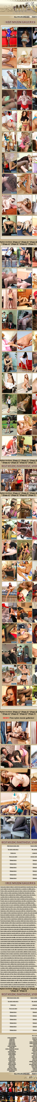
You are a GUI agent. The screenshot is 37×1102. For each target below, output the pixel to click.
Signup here (13, 860)
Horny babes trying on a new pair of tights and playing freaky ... (18, 929)
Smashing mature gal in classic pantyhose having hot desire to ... (18, 960)
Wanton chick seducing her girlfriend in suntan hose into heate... (18, 895)
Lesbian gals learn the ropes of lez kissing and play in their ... (17, 909)
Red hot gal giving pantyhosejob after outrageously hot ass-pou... (18, 927)
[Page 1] (16, 242)
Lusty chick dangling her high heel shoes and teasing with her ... (18, 958)
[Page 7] (32, 244)
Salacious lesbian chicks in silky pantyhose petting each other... (18, 917)
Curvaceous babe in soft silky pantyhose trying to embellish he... (18, 949)
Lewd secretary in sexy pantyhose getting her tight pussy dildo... (18, 905)
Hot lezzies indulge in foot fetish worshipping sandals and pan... (18, 943)
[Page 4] (6, 244)
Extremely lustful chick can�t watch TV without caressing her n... (18, 982)
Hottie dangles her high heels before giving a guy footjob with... (17, 986)
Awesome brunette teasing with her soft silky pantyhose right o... (18, 933)
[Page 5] (14, 244)
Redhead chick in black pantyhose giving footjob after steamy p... (18, 953)
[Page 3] (33, 242)
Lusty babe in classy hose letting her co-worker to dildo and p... (18, 889)
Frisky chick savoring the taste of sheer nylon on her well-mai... (18, 891)
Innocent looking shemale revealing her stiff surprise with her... (17, 915)
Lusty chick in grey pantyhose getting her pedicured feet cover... (18, 919)
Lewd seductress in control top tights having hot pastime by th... (18, 955)
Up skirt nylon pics (13, 849)
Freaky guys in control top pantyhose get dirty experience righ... (18, 901)
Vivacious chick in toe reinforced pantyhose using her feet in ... (17, 935)
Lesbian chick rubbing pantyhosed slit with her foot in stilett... (17, 968)
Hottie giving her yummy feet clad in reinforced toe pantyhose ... (18, 899)
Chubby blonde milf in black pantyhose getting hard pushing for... (18, 923)
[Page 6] (23, 244)
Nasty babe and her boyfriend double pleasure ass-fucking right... (18, 931)
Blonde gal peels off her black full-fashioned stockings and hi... (17, 974)
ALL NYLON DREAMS (22, 17)
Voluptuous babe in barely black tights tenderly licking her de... (17, 945)
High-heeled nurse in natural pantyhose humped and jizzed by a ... (18, 939)
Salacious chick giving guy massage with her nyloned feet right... (18, 911)
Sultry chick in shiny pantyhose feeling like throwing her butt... (17, 893)
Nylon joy (13, 853)
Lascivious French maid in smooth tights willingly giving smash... (18, 951)
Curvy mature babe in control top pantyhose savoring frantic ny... (18, 984)
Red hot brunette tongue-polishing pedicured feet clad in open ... (18, 947)
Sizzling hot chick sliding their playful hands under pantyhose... (17, 964)
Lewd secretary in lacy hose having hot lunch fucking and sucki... (18, 976)
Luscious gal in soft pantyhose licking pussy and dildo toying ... (17, 903)
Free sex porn (13, 856)
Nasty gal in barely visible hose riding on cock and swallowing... (18, 925)
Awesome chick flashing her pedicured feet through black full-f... (18, 970)
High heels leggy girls (13, 846)
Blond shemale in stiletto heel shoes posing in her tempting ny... (18, 962)
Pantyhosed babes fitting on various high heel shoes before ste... (18, 921)
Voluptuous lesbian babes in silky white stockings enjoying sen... (18, 980)
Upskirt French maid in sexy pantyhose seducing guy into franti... (18, 907)
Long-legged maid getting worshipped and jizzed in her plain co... (18, 941)
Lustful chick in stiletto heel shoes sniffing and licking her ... (17, 897)
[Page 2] (25, 242)
